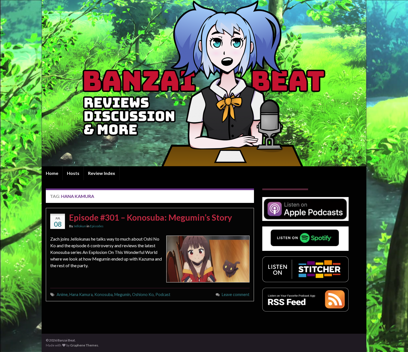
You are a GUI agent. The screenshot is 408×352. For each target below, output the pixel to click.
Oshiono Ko (143, 294)
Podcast (162, 294)
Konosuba (103, 294)
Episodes (97, 226)
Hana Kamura (81, 294)
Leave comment (236, 294)
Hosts (73, 173)
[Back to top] (395, 339)
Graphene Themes (84, 345)
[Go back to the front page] (204, 83)
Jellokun (80, 226)
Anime (62, 294)
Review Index (101, 173)
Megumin (122, 294)
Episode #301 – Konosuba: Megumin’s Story (150, 217)
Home (52, 173)
